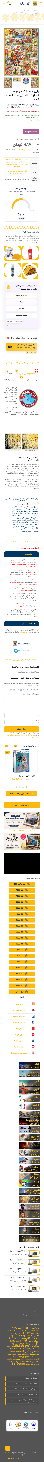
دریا (22, 1343)
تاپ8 (7, 1453)
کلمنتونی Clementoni (19, 1022)
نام (38, 715)
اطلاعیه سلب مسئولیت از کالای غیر (26, 1383)
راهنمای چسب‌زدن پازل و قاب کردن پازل (22, 830)
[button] (21, 585)
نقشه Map (13, 1354)
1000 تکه (27, 10)
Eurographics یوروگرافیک (26, 150)
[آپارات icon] (9, 1458)
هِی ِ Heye (18, 1035)
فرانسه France (14, 1352)
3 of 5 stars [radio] (17, 689)
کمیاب (18, 1361)
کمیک (12, 1362)
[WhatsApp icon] (18, 1458)
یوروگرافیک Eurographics (13, 165)
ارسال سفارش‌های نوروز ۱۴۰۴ (27, 1394)
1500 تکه (14, 1328)
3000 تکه (33, 1331)
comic (18, 1331)
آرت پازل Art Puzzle (18, 1010)
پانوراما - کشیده (19, 1356)
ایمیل (37, 722)
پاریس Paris (29, 1357)
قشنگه (21, 302)
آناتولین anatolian (33, 1335)
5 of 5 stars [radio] (24, 689)
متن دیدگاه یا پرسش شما (30, 694)
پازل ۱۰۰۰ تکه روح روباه (26, 776)
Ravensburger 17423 (18, 1251)
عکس (8, 162)
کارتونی (36, 1359)
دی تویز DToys (15, 1343)
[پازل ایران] (28, 3)
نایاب (26, 1354)
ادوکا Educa (19, 1004)
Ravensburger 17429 (18, 1277)
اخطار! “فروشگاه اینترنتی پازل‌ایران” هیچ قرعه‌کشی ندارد (24, 1401)
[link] (30, 253)
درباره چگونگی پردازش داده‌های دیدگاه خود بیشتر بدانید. (23, 736)
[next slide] (15, 746)
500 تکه (35, 1328)
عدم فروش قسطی (31, 1378)
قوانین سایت (23, 632)
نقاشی (15, 164)
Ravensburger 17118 (18, 1268)
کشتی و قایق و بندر (26, 1359)
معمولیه (21, 308)
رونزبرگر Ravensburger (18, 1016)
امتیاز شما (33, 690)
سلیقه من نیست (21, 315)
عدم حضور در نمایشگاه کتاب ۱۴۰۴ (26, 1389)
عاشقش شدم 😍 (21, 295)
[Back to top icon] (7, 1448)
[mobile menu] (41, 4)
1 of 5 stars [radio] (10, 689)
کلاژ (22, 164)
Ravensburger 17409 (18, 1286)
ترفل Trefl (18, 1028)
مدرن (36, 1354)
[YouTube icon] (16, 1458)
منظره (31, 1354)
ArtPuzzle (11, 1330)
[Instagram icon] (14, 1458)
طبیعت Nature (17, 1349)
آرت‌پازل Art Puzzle (19, 1333)
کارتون (10, 1356)
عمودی (26, 164)
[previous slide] (6, 746)
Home (36, 10)
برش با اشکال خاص (14, 171)
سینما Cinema (11, 1346)
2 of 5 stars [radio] (14, 689)
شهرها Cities (32, 1349)
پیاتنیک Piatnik (19, 1047)
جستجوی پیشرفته (22, 805)
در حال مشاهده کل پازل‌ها (19, 162)
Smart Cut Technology (13, 160)
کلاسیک (9, 1359)
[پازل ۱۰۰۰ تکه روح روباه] (21, 761)
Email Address (34, 121)
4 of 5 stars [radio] (21, 689)
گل (19, 164)
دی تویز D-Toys (19, 1041)
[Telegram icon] (11, 1458)
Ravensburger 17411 (18, 1260)
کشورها (16, 1359)
